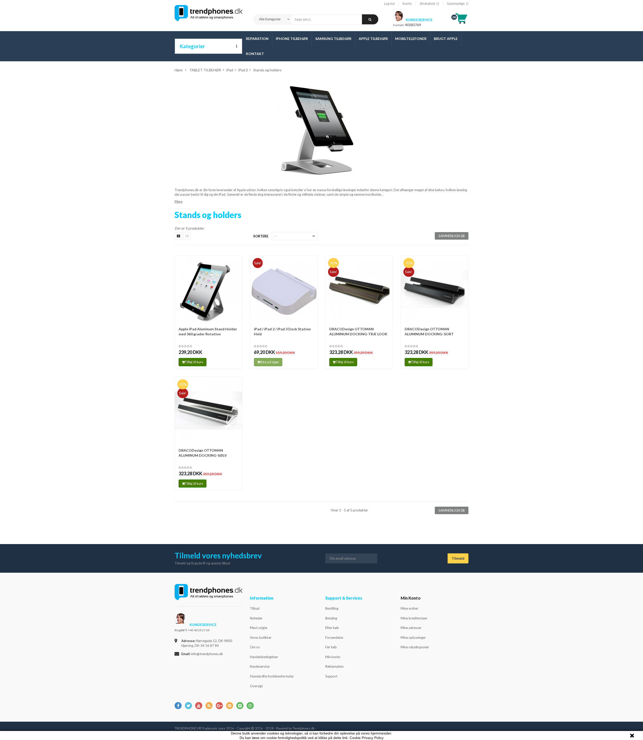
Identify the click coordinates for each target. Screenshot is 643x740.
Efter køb (332, 628)
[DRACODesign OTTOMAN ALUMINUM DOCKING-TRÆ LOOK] (359, 289)
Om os (255, 647)
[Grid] (178, 236)
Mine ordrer (409, 608)
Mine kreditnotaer (414, 618)
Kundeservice (260, 666)
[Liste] (187, 236)
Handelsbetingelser (264, 657)
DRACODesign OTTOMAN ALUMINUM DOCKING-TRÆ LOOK (358, 331)
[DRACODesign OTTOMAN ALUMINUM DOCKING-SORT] (434, 289)
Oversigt (256, 686)
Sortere (260, 236)
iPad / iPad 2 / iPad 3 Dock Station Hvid (282, 331)
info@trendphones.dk (207, 654)
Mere (178, 201)
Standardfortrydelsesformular (272, 676)
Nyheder (256, 618)
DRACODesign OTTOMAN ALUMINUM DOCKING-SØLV (203, 452)
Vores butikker (261, 638)
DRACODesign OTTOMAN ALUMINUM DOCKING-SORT (429, 331)
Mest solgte (258, 628)
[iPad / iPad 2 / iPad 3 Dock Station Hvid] (283, 289)
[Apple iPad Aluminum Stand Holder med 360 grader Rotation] (208, 289)
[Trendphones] (208, 595)
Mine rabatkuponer (415, 647)
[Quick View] (236, 261)
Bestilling (331, 608)
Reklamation (334, 666)
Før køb (331, 647)
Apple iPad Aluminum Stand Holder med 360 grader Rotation (208, 331)
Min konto (332, 657)
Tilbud (254, 608)
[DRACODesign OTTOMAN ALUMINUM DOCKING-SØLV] (208, 410)
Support (331, 676)
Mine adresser (411, 628)
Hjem (179, 70)
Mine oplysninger (413, 638)
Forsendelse (334, 638)
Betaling (331, 618)
